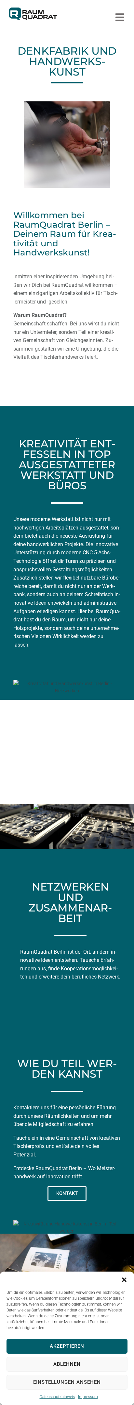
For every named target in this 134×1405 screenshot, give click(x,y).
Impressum (88, 1397)
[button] (124, 1279)
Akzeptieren (67, 1346)
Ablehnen (67, 1364)
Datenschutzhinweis (57, 1397)
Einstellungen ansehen (67, 1382)
